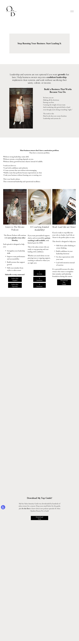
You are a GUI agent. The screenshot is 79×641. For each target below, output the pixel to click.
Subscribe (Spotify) (14, 285)
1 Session (39, 273)
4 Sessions (39, 285)
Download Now (39, 518)
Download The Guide (64, 282)
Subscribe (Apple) (14, 279)
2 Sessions (39, 279)
